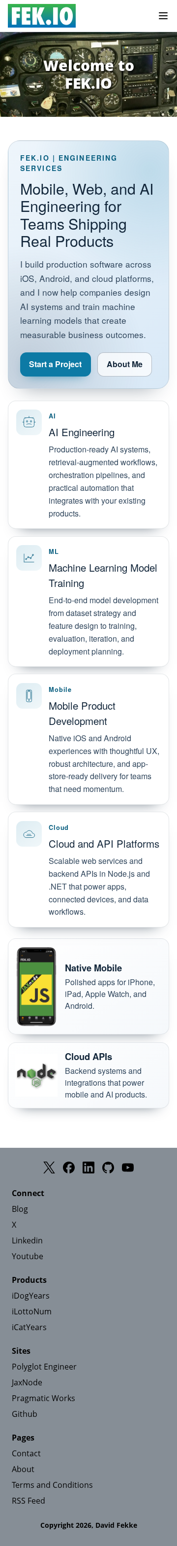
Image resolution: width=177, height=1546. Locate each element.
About (23, 1469)
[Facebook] (69, 1167)
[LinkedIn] (88, 1167)
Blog (20, 1208)
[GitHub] (108, 1167)
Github (24, 1414)
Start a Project (55, 364)
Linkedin (27, 1240)
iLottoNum (32, 1311)
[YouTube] (128, 1167)
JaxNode (27, 1382)
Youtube (27, 1256)
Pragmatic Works (43, 1398)
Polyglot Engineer (44, 1366)
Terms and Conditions (52, 1484)
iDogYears (31, 1295)
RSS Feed (28, 1500)
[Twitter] (49, 1167)
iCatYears (29, 1327)
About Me (125, 364)
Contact (26, 1453)
